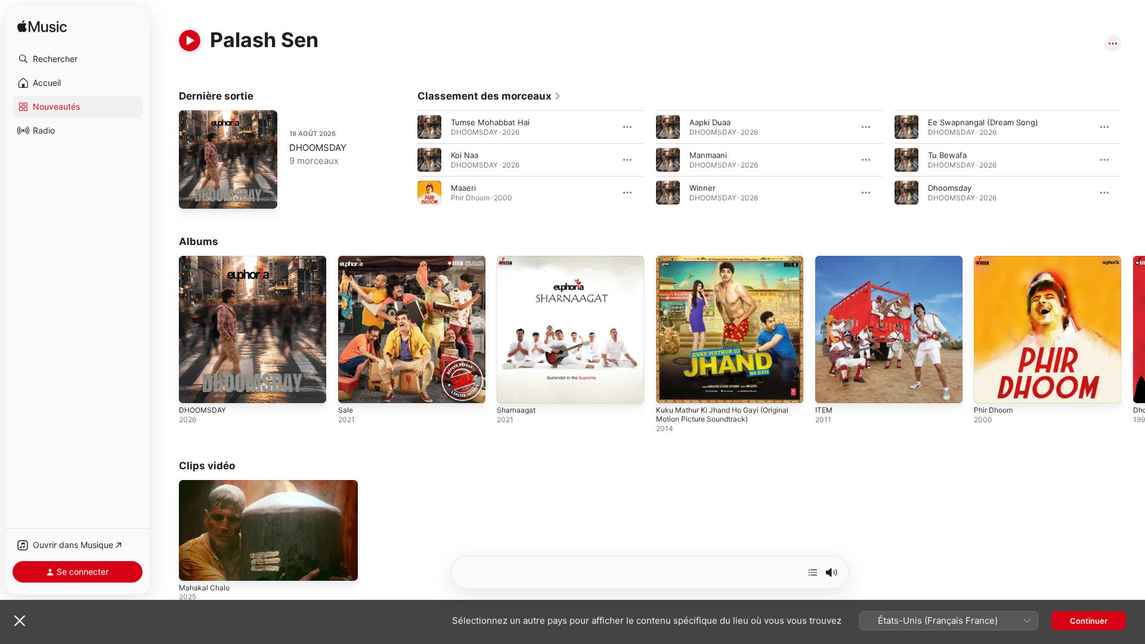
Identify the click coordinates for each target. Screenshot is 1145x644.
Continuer (1088, 621)
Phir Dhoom (995, 260)
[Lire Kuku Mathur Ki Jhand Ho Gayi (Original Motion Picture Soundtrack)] (671, 388)
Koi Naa (464, 155)
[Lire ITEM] (830, 388)
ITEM (824, 260)
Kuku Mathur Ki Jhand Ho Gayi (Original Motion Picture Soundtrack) (729, 265)
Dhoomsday (949, 188)
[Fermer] (19, 620)
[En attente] (813, 572)
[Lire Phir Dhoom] (989, 388)
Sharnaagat (518, 260)
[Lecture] (189, 40)
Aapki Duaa (710, 122)
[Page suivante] (1133, 159)
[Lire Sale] (353, 388)
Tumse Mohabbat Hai (490, 122)
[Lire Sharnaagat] (512, 388)
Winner (702, 188)
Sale (346, 260)
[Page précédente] (405, 159)
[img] (42, 27)
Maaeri (463, 188)
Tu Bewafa (947, 155)
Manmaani (708, 155)
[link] (489, 96)
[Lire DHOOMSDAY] (194, 388)
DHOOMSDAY (317, 147)
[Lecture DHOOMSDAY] (194, 194)
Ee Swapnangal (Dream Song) (983, 122)
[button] (77, 59)
